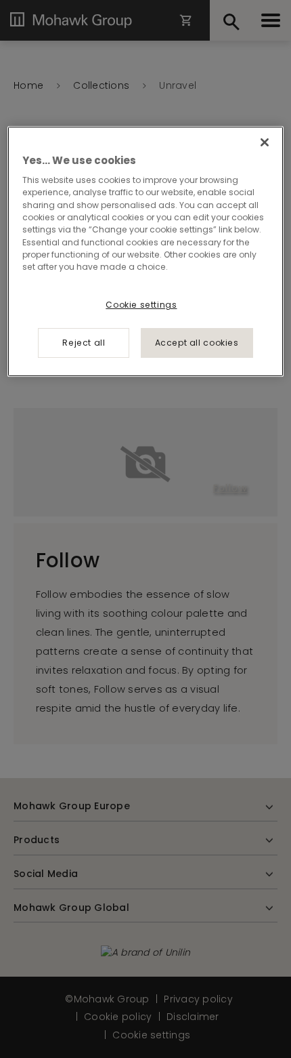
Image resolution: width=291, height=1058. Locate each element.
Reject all (83, 342)
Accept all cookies (197, 342)
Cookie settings (141, 304)
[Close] (264, 142)
